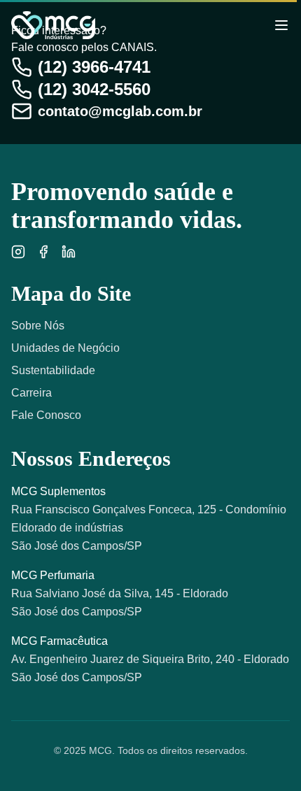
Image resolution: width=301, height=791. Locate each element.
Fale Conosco (46, 415)
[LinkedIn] (69, 252)
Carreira (31, 393)
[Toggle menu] (281, 25)
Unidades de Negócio (65, 348)
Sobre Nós (37, 326)
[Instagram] (18, 252)
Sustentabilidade (53, 370)
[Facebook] (43, 252)
